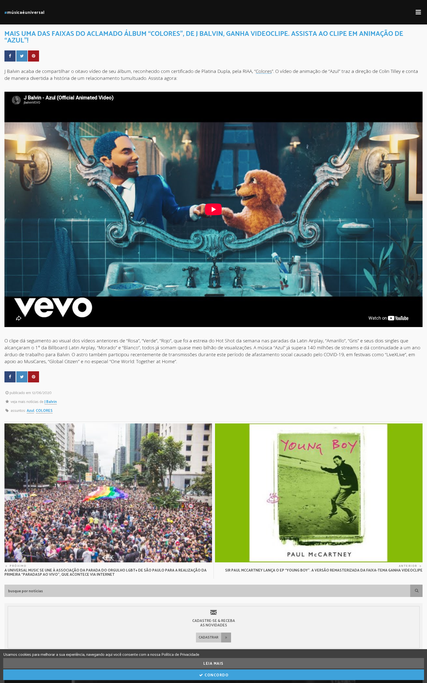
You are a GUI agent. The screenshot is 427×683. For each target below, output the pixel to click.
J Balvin (50, 402)
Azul (30, 411)
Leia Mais (213, 664)
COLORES (44, 411)
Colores (264, 71)
